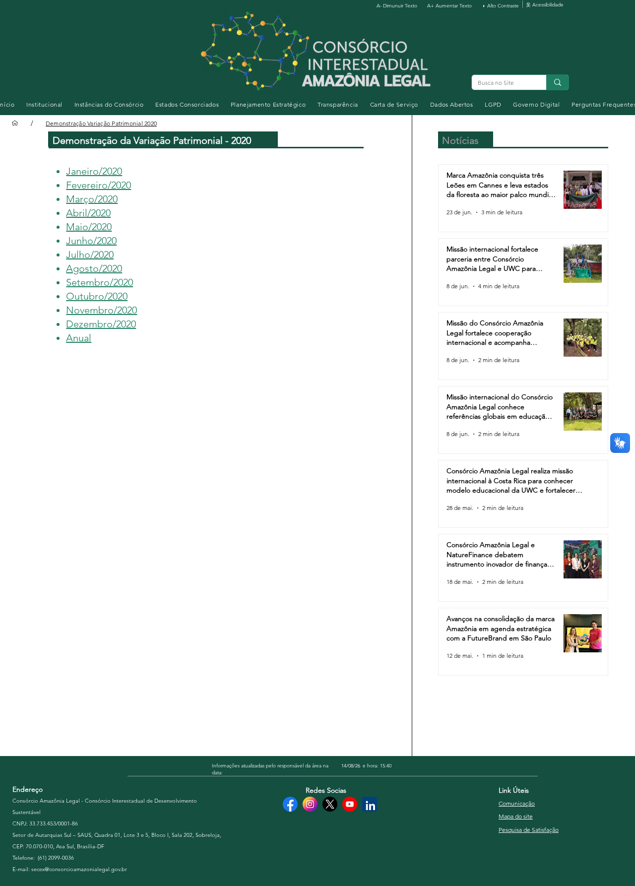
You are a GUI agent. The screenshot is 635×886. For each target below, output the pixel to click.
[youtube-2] (349, 804)
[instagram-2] (310, 804)
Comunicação (517, 803)
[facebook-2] (290, 804)
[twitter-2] (329, 804)
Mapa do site (516, 816)
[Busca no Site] (557, 82)
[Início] (15, 123)
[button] (44, 104)
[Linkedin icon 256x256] (369, 804)
